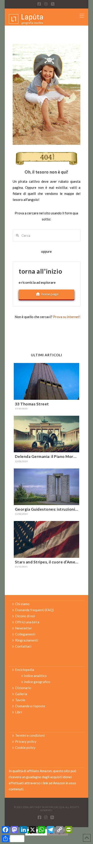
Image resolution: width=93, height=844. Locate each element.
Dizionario (23, 688)
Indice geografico (37, 682)
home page (50, 294)
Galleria (21, 694)
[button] (81, 15)
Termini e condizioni (30, 735)
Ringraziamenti (26, 640)
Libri (18, 712)
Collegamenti (25, 634)
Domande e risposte (30, 706)
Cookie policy (25, 747)
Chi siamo (22, 604)
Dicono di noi (25, 616)
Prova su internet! (66, 317)
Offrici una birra (27, 622)
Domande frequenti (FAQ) (34, 610)
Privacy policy (25, 741)
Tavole (20, 700)
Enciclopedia (24, 670)
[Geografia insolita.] (26, 18)
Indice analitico (35, 676)
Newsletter (23, 628)
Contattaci (23, 646)
